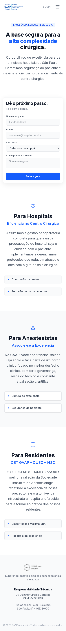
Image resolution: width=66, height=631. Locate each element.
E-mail (9, 129)
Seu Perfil (11, 142)
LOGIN (47, 6)
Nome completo (15, 116)
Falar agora (33, 176)
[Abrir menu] (58, 7)
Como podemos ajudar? (19, 155)
